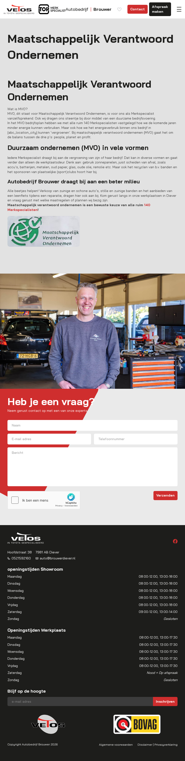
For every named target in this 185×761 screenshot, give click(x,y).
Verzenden (165, 495)
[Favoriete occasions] (119, 9)
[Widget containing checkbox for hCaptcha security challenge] (43, 500)
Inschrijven (165, 701)
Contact (137, 9)
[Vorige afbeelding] (15, 724)
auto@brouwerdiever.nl (57, 558)
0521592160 (21, 558)
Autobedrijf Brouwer (36, 744)
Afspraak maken (160, 9)
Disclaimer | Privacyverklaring (158, 744)
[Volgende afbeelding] (170, 724)
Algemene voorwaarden (116, 744)
